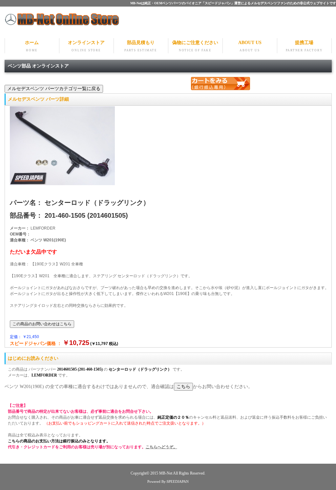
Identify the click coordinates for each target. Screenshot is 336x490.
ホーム (32, 46)
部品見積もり (140, 46)
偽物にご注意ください (195, 46)
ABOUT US (250, 46)
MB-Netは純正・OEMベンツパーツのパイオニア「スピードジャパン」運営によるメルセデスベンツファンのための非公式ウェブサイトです (233, 3)
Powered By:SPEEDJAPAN (168, 481)
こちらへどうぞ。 (161, 447)
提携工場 (304, 46)
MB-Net (166, 473)
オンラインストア (86, 46)
